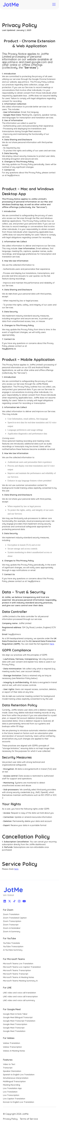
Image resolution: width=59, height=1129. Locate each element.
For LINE (7, 987)
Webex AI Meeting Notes (14, 1051)
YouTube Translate (11, 943)
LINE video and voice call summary (19, 1000)
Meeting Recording (11, 1085)
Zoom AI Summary (11, 931)
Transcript (7, 1067)
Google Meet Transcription (15, 1024)
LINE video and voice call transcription (20, 996)
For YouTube (9, 938)
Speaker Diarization (12, 1071)
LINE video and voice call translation (19, 992)
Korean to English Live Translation (18, 1102)
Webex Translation (11, 1043)
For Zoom (8, 909)
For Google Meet (12, 1009)
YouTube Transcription (13, 946)
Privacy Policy (10, 1118)
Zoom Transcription (12, 921)
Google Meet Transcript (13, 1027)
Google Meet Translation (14, 1031)
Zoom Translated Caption (15, 918)
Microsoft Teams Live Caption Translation (22, 967)
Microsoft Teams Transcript (15, 974)
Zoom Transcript (10, 924)
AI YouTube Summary (12, 950)
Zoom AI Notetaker (12, 928)
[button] (53, 4)
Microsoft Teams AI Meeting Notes (18, 977)
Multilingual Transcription (14, 1081)
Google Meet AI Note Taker (15, 1014)
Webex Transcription (12, 1047)
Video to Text (9, 1064)
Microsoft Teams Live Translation (18, 963)
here (52, 644)
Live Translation (10, 1092)
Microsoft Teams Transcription (17, 970)
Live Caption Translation (14, 1098)
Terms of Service (29, 1118)
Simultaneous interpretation (15, 1078)
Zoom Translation (11, 914)
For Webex (8, 1038)
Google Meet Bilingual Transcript (18, 1017)
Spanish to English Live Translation (18, 1074)
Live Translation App (12, 1088)
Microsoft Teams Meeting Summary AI (20, 980)
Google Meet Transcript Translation (19, 1021)
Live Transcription (11, 1095)
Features (7, 1059)
